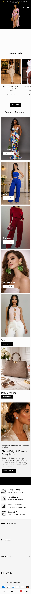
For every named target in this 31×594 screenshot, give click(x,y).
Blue (11, 94)
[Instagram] (8, 577)
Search (3, 546)
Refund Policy (5, 563)
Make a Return (5, 552)
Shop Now (8, 154)
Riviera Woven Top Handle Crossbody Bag (10, 87)
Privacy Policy (5, 560)
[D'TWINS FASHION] (15, 7)
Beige (8, 94)
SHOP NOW (7, 344)
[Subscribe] (28, 535)
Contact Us (5, 549)
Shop (3, 543)
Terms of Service (6, 568)
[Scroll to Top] (28, 585)
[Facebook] (3, 577)
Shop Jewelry (8, 471)
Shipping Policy (6, 565)
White (29, 94)
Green (14, 94)
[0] (19, 591)
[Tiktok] (13, 577)
